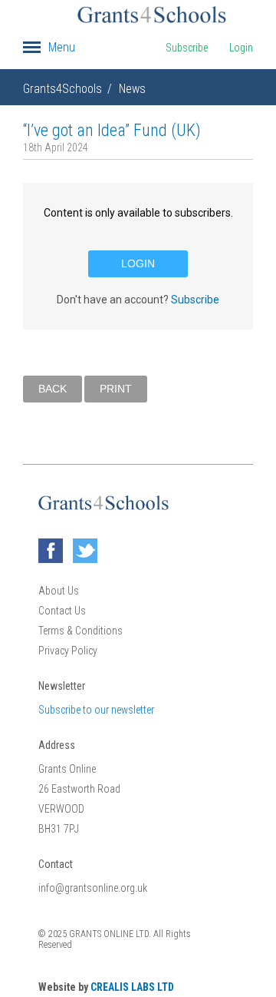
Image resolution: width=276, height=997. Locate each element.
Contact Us (62, 610)
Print (116, 389)
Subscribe (187, 47)
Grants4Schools (62, 88)
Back (52, 389)
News (132, 88)
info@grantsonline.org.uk (92, 888)
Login (241, 47)
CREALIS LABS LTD (132, 987)
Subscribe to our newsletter (96, 710)
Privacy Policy (67, 650)
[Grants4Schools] (151, 14)
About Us (58, 591)
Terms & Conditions (80, 630)
